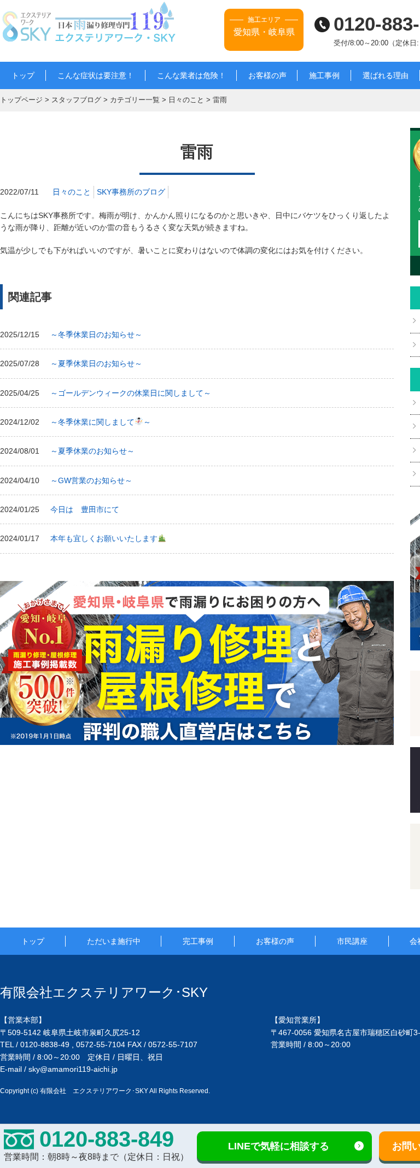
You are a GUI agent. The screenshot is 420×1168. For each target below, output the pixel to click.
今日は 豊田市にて (84, 509)
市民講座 (352, 941)
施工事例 (324, 75)
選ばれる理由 (386, 75)
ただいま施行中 (114, 941)
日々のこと (71, 191)
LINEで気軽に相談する (278, 1146)
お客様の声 (267, 75)
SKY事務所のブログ (131, 191)
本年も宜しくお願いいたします (104, 538)
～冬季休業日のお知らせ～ (96, 334)
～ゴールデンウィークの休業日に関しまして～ (130, 393)
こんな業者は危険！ (191, 75)
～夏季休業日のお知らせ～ (96, 363)
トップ (22, 75)
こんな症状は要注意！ (95, 75)
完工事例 (198, 941)
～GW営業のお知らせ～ (91, 480)
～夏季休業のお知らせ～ (92, 451)
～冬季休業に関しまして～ (100, 422)
